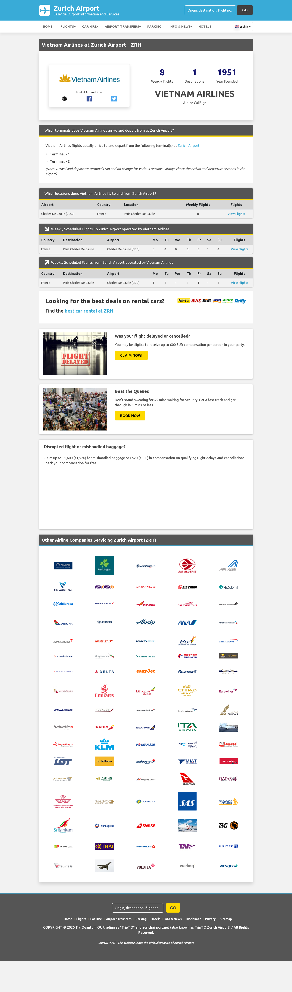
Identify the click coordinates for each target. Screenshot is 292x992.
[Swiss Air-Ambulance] (187, 825)
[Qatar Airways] (228, 778)
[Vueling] (187, 865)
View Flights (236, 214)
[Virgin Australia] (63, 865)
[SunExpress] (104, 825)
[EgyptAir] (187, 671)
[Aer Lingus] (104, 565)
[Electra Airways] (63, 690)
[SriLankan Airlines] (63, 825)
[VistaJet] (104, 865)
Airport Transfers (122, 26)
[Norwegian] (228, 761)
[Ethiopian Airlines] (145, 690)
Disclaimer (193, 919)
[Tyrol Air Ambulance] (187, 846)
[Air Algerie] (187, 565)
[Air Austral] (63, 586)
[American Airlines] (228, 622)
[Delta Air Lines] (104, 671)
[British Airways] (228, 640)
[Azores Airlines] (145, 640)
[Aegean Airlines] (63, 565)
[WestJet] (228, 866)
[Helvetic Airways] (63, 727)
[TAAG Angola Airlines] (228, 825)
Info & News (180, 26)
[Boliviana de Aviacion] (187, 640)
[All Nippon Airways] (187, 622)
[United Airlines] (228, 846)
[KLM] (104, 744)
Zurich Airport (86, 10)
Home (47, 26)
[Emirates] (104, 690)
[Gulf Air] (228, 709)
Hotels (205, 26)
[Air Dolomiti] (228, 586)
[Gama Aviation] (145, 710)
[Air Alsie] (228, 565)
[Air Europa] (63, 603)
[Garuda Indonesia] (187, 710)
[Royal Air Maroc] (63, 801)
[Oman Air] (63, 778)
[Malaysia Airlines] (145, 761)
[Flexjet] (104, 710)
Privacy (210, 919)
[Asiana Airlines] (63, 640)
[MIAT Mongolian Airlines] (187, 761)
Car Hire (89, 26)
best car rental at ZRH (89, 310)
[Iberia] (104, 727)
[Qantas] (187, 778)
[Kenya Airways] (63, 744)
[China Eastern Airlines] (187, 655)
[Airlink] (63, 622)
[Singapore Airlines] (228, 801)
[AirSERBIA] (104, 622)
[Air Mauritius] (187, 603)
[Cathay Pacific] (145, 655)
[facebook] (89, 98)
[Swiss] (145, 825)
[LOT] (63, 761)
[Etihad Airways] (187, 690)
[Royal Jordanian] (104, 801)
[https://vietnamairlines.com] (64, 98)
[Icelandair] (145, 727)
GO (245, 10)
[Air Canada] (145, 586)
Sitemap (226, 919)
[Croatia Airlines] (63, 671)
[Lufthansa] (104, 761)
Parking (154, 26)
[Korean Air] (145, 744)
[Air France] (104, 603)
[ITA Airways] (187, 726)
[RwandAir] (145, 801)
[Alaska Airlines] (145, 622)
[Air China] (187, 586)
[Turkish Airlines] (145, 846)
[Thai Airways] (104, 846)
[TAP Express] (63, 846)
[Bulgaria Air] (104, 655)
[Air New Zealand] (228, 603)
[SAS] (187, 801)
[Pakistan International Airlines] (104, 778)
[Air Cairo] (104, 586)
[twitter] (114, 98)
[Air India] (145, 603)
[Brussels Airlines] (63, 655)
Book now (130, 416)
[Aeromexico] (145, 565)
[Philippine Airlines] (145, 779)
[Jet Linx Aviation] (228, 726)
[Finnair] (63, 710)
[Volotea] (145, 865)
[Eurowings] (228, 690)
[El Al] (228, 671)
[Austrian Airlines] (104, 640)
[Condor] (228, 655)
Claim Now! (131, 355)
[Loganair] (228, 744)
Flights (67, 26)
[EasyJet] (145, 671)
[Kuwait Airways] (187, 744)
